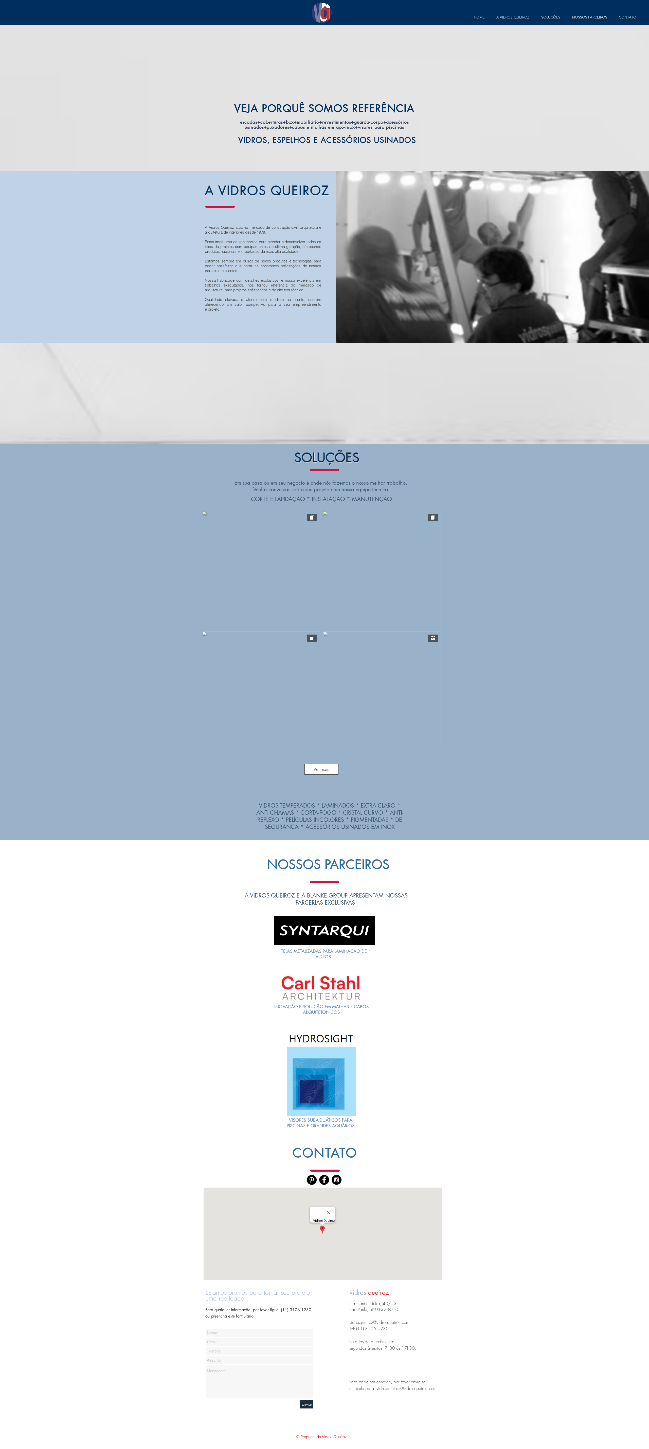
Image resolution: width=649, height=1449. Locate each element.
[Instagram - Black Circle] (336, 1180)
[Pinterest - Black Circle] (312, 1180)
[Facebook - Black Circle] (324, 1180)
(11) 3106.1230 (296, 1309)
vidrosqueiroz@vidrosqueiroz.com (379, 1322)
